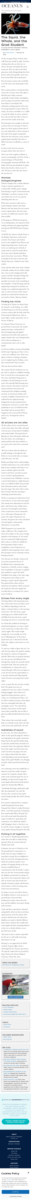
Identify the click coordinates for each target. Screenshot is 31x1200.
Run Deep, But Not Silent (12, 1065)
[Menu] (28, 5)
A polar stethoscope (10, 1012)
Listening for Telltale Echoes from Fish (16, 1049)
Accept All (15, 1192)
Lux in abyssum (9, 1007)
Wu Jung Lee (8, 1039)
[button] (28, 1173)
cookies (9, 1179)
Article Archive (14, 1165)
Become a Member (14, 1144)
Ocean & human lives (14, 1157)
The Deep (14, 1153)
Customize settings (15, 1196)
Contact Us (14, 1138)
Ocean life (14, 1151)
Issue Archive (14, 1167)
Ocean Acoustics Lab (10, 1079)
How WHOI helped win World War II (15, 1014)
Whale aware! (8, 1009)
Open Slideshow (15, 997)
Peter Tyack (7, 1037)
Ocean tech (7, 1024)
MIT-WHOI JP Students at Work (13, 965)
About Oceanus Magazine (14, 1136)
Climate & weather (14, 1155)
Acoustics (7, 1027)
